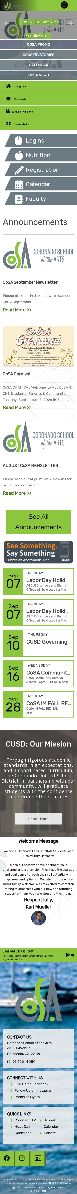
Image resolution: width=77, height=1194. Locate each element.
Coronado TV (25, 1120)
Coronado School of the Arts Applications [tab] (36, 36)
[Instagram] (23, 1165)
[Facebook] (7, 1165)
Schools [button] (20, 99)
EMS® (60, 1183)
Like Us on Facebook (31, 1084)
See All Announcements (38, 522)
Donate (50, 1133)
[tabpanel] (38, 25)
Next (70, 23)
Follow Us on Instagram (34, 1090)
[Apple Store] (72, 955)
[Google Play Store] (68, 955)
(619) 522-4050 (21, 1061)
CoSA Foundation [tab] (41, 36)
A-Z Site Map (40, 1191)
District (19, 87)
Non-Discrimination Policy (29, 1188)
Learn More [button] (38, 819)
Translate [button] (22, 124)
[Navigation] (64, 5)
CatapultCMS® (46, 1183)
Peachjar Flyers (27, 1097)
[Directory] (38, 1165)
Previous (7, 23)
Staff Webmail (24, 112)
